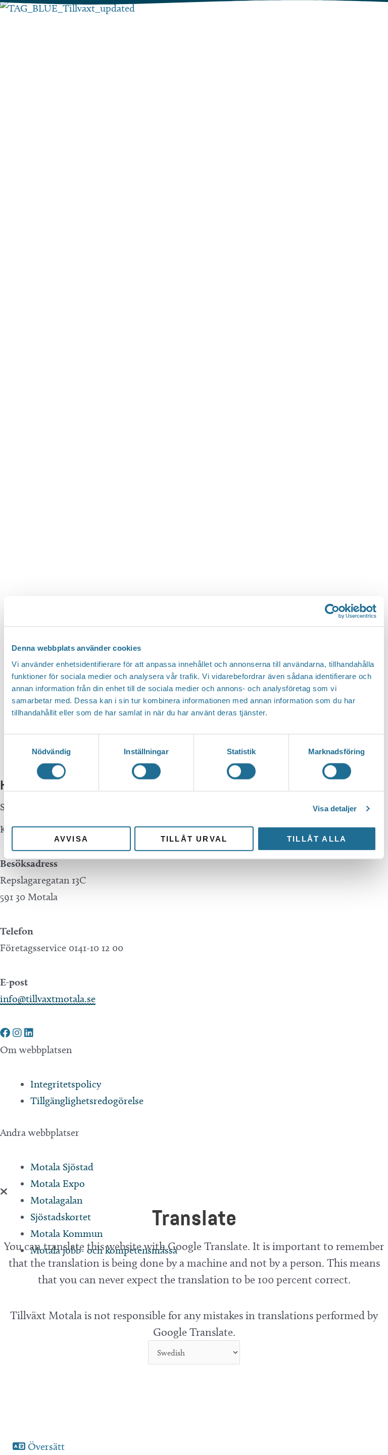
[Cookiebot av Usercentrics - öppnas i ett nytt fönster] (332, 611)
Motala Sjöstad (61, 1167)
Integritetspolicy (65, 1084)
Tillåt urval (194, 838)
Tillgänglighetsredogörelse (86, 1101)
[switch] (146, 771)
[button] (6, 1033)
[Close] (4, 1191)
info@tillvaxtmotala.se (47, 999)
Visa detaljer (335, 808)
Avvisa (71, 838)
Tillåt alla (317, 838)
